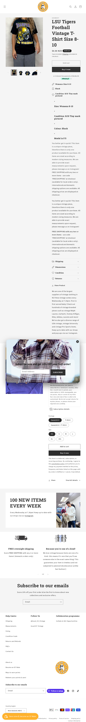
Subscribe (58, 372)
